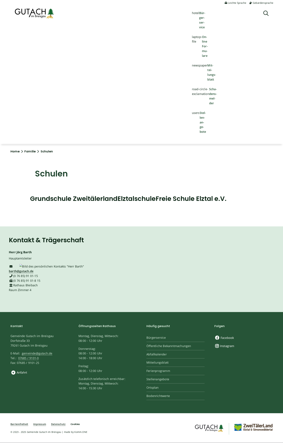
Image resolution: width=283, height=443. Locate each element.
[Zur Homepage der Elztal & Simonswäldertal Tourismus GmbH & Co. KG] (253, 427)
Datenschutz (58, 424)
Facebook (227, 338)
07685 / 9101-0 (28, 358)
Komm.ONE (80, 432)
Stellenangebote (203, 122)
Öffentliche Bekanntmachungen (168, 346)
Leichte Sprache (237, 2)
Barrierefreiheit (19, 424)
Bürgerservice (202, 20)
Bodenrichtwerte (158, 396)
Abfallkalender (156, 354)
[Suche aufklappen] (266, 13)
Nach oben (275, 417)
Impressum (39, 424)
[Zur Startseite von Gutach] (34, 13)
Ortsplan (152, 387)
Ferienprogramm (158, 371)
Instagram (227, 346)
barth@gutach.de (21, 271)
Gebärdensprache (263, 2)
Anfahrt (22, 372)
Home (15, 151)
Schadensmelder (213, 96)
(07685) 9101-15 (25, 276)
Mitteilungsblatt (211, 72)
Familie (30, 151)
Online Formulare (205, 46)
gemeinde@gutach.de (37, 353)
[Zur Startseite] (209, 427)
